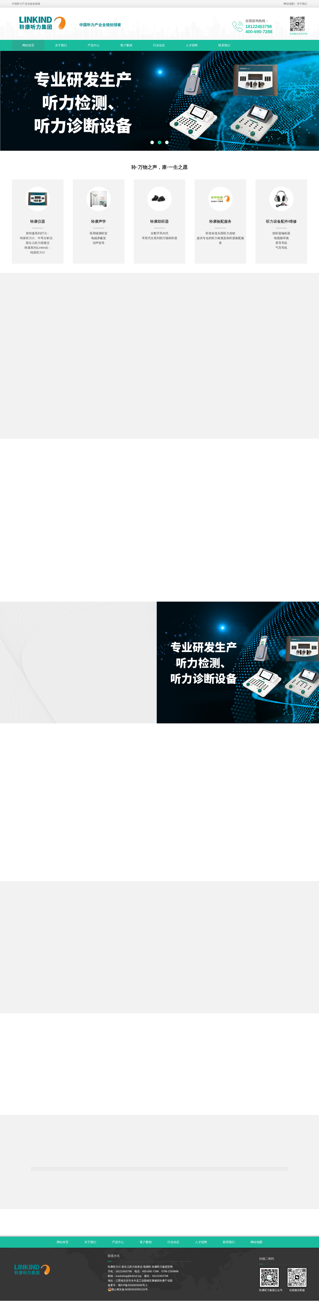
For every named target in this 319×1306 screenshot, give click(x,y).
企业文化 (67, 706)
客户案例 (126, 45)
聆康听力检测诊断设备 (47, 331)
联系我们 (224, 45)
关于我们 (302, 3)
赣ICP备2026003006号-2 (132, 1285)
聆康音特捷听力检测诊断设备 (101, 331)
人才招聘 (192, 45)
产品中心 (94, 45)
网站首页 (28, 45)
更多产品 (159, 443)
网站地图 (289, 3)
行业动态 (159, 45)
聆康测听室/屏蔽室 (152, 331)
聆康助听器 (188, 331)
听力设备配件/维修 (183, 342)
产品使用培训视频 (223, 331)
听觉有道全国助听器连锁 (270, 331)
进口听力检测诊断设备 (138, 342)
